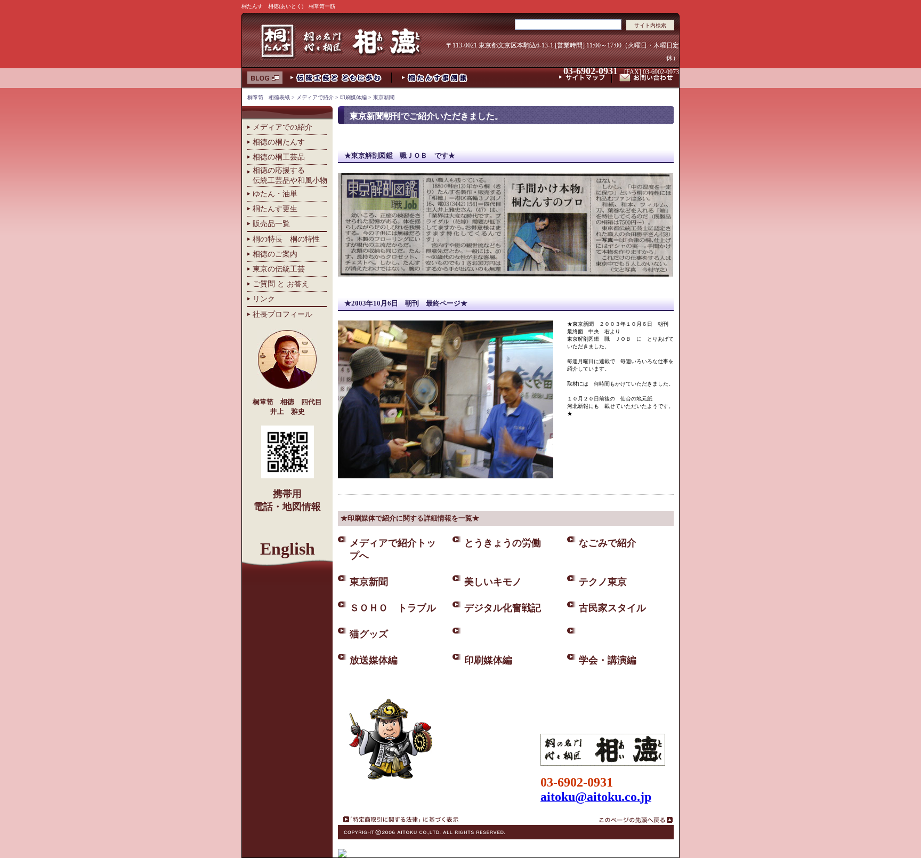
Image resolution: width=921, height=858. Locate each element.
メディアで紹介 (315, 97)
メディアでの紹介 (282, 127)
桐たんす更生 (275, 208)
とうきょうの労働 (502, 543)
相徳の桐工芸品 (279, 157)
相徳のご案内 (275, 254)
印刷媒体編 (353, 97)
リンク (264, 298)
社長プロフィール (282, 314)
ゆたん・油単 (275, 193)
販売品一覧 (271, 223)
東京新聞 (383, 97)
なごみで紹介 (607, 543)
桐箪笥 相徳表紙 (268, 97)
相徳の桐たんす (279, 142)
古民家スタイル (612, 608)
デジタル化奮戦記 (502, 608)
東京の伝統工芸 (279, 268)
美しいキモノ (493, 581)
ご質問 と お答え (281, 283)
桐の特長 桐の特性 (286, 239)
